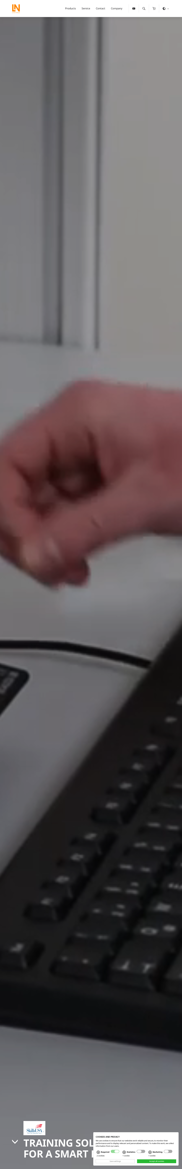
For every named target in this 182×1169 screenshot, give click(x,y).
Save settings (115, 1161)
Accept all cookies (156, 1161)
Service (86, 8)
